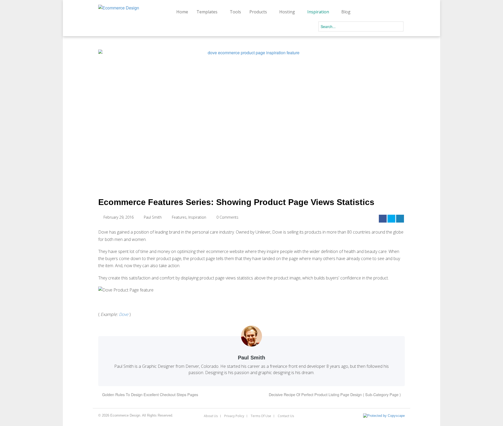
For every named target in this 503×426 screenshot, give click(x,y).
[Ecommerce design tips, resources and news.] (118, 8)
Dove (123, 314)
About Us (211, 416)
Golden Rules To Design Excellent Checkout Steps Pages (149, 394)
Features (179, 217)
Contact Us (286, 416)
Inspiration (197, 217)
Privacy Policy (234, 416)
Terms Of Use (261, 416)
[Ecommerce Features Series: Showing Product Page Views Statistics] (251, 118)
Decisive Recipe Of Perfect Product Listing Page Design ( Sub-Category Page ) (335, 394)
